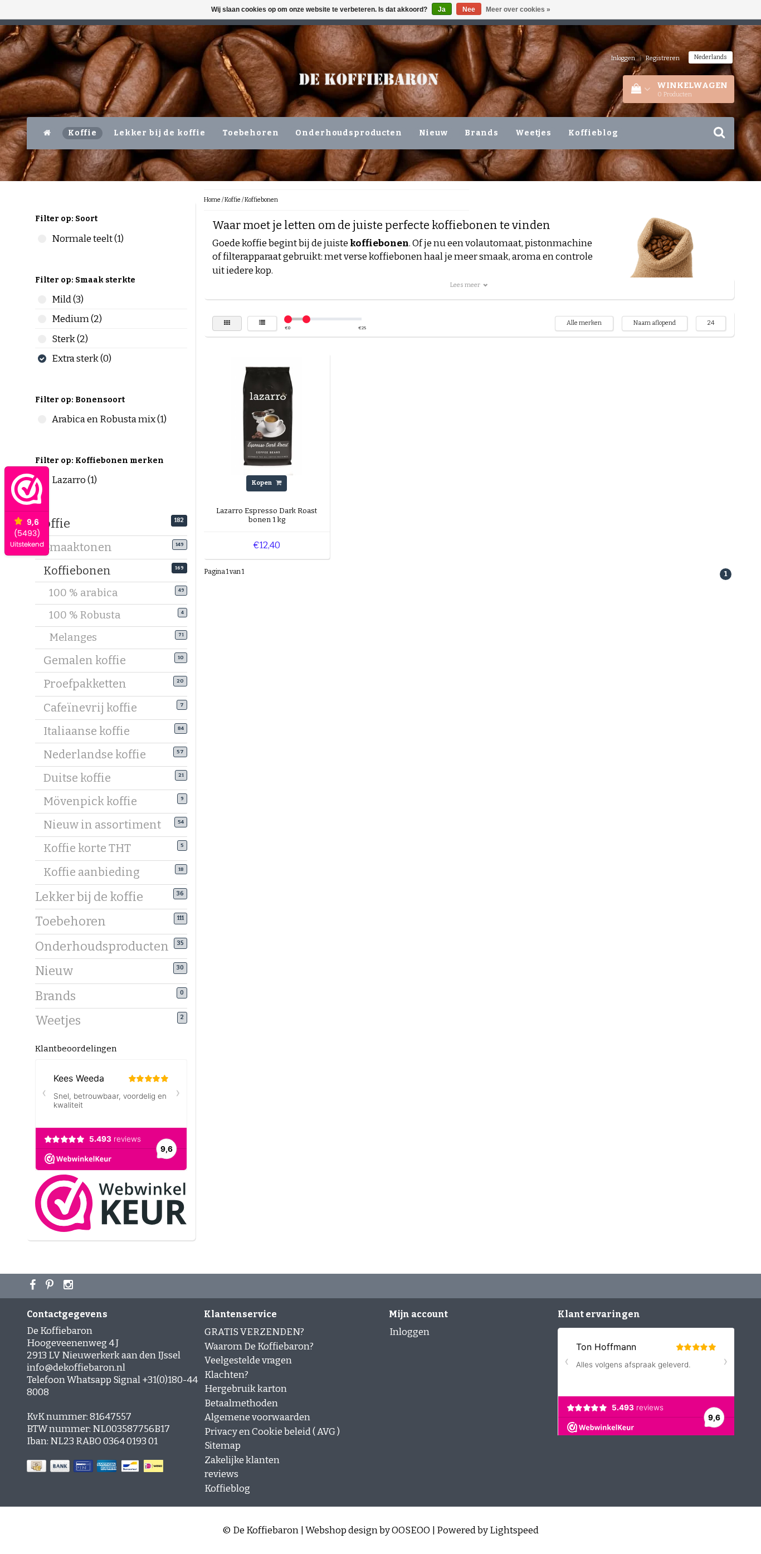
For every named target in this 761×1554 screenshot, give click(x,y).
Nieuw (433, 133)
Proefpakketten (89, 683)
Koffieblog (593, 133)
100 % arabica (90, 593)
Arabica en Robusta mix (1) (42, 419)
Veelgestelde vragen (248, 1360)
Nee (468, 9)
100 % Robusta (92, 615)
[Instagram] (70, 1286)
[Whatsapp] (51, 1286)
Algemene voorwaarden (257, 1417)
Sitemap (222, 1445)
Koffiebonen (81, 570)
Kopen (262, 482)
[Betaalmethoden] (96, 1467)
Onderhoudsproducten (348, 133)
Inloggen (623, 58)
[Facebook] (34, 1286)
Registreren (663, 58)
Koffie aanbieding (95, 872)
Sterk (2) (42, 339)
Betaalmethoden (241, 1403)
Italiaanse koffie (90, 731)
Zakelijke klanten (242, 1460)
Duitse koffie (81, 778)
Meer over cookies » (518, 9)
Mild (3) (42, 299)
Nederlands (710, 57)
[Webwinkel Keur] (111, 1203)
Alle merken (584, 323)
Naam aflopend (654, 323)
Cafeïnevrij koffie (94, 707)
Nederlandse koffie (98, 754)
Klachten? (226, 1375)
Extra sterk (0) (42, 358)
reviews (221, 1474)
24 (711, 323)
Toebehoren (250, 133)
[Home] (47, 133)
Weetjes (533, 133)
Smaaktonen (81, 547)
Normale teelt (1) (42, 239)
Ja (442, 9)
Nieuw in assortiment (106, 824)
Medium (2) (42, 319)
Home (212, 199)
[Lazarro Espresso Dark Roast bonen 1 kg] (267, 416)
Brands (482, 133)
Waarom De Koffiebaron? (259, 1346)
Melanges (80, 637)
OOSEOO (411, 1530)
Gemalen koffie (88, 660)
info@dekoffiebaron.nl (76, 1367)
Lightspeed (514, 1530)
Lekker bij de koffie (160, 133)
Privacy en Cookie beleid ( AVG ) (272, 1432)
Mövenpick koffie (94, 801)
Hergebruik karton (245, 1389)
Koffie (82, 133)
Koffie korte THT (91, 848)
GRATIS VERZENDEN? (254, 1332)
